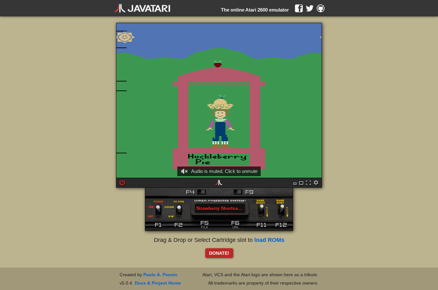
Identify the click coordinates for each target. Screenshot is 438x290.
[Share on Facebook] (299, 8)
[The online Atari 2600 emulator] (142, 8)
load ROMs (269, 240)
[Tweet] (310, 8)
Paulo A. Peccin (160, 274)
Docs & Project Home (158, 283)
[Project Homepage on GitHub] (320, 8)
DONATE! (219, 253)
